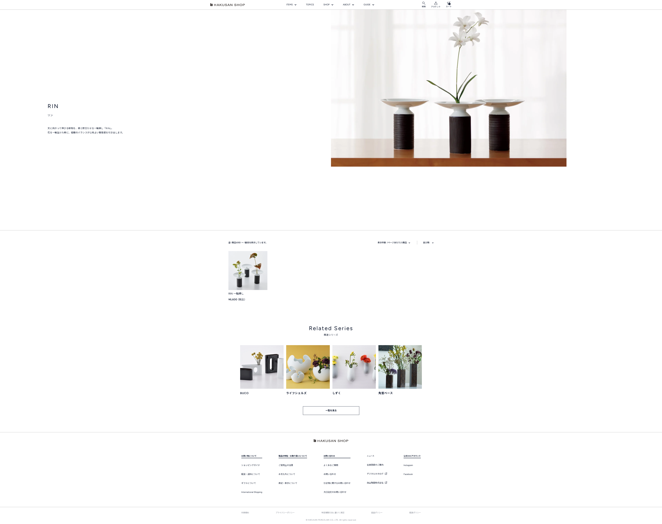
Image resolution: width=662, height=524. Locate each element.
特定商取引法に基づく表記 (333, 513)
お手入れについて (287, 474)
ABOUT (346, 4)
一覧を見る (331, 410)
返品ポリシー (377, 513)
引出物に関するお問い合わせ (337, 483)
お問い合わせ (330, 474)
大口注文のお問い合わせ (335, 492)
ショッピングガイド (250, 465)
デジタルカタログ (375, 474)
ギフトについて (248, 483)
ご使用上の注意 (286, 465)
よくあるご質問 (331, 465)
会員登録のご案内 (375, 465)
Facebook (408, 474)
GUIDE (367, 4)
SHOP (326, 4)
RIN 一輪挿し (236, 293)
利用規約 (245, 513)
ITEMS (289, 4)
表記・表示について (288, 483)
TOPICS (310, 4)
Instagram (408, 465)
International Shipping (251, 492)
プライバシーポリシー (285, 513)
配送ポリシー (415, 513)
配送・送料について (250, 474)
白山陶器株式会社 (375, 483)
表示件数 (392, 242)
